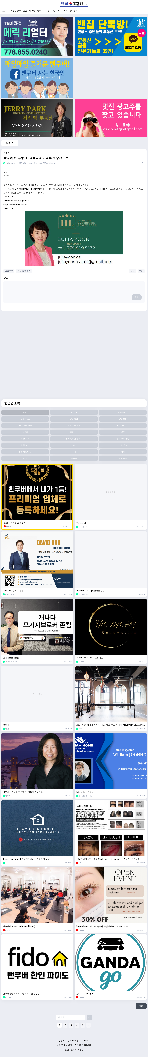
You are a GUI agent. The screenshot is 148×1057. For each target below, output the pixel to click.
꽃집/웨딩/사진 (25, 452)
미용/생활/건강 (122, 425)
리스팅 (32, 10)
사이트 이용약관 (64, 1045)
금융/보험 (74, 432)
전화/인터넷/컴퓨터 (74, 439)
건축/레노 (123, 458)
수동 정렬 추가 (24, 271)
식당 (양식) (122, 419)
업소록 (56, 10)
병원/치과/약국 (74, 425)
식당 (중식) (74, 419)
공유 (133, 271)
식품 (123, 432)
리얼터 (74, 412)
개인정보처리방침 (83, 1045)
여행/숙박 (25, 439)
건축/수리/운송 (122, 439)
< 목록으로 (9, 143)
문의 (76, 10)
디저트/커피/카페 (25, 425)
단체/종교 (123, 445)
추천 (141, 271)
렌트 (39, 10)
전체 (25, 412)
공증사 (74, 458)
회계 (123, 452)
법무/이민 (25, 445)
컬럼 (25, 10)
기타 (74, 452)
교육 (74, 445)
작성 (137, 297)
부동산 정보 (15, 10)
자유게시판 (66, 10)
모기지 (25, 458)
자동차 (25, 432)
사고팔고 (47, 10)
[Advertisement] (111, 78)
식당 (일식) (25, 419)
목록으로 (9, 271)
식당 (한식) (122, 412)
